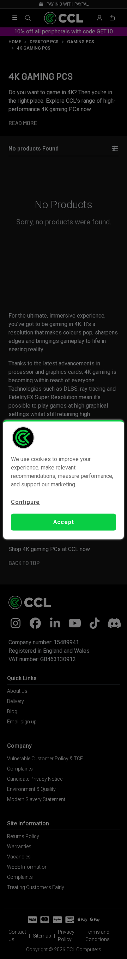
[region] (63, 479)
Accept (63, 522)
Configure (25, 501)
